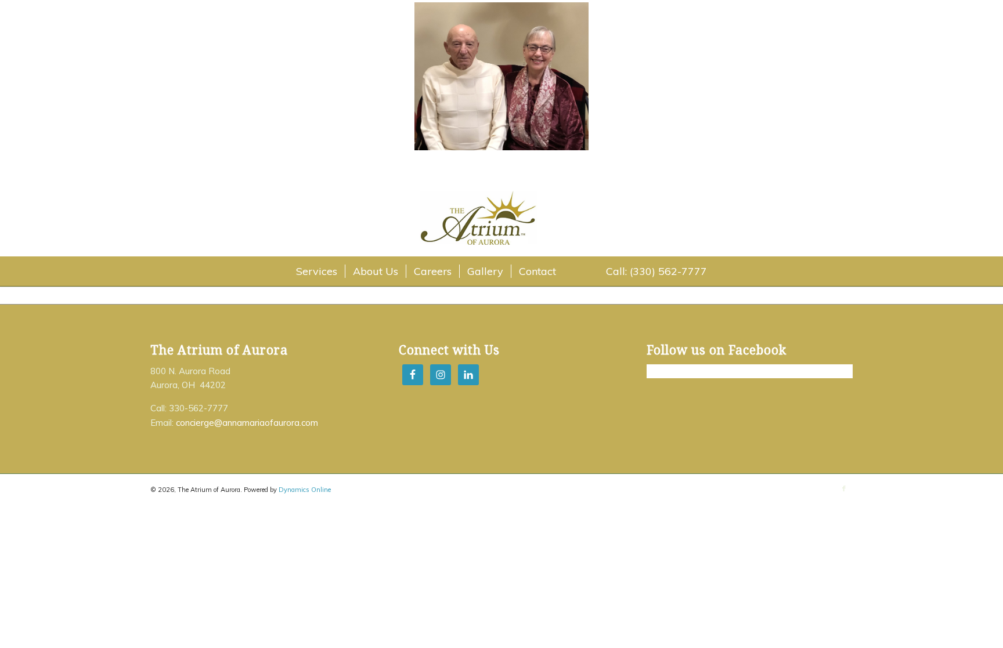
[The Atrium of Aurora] (501, 221)
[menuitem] (316, 271)
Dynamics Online (305, 490)
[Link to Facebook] (844, 488)
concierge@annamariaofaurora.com (247, 422)
